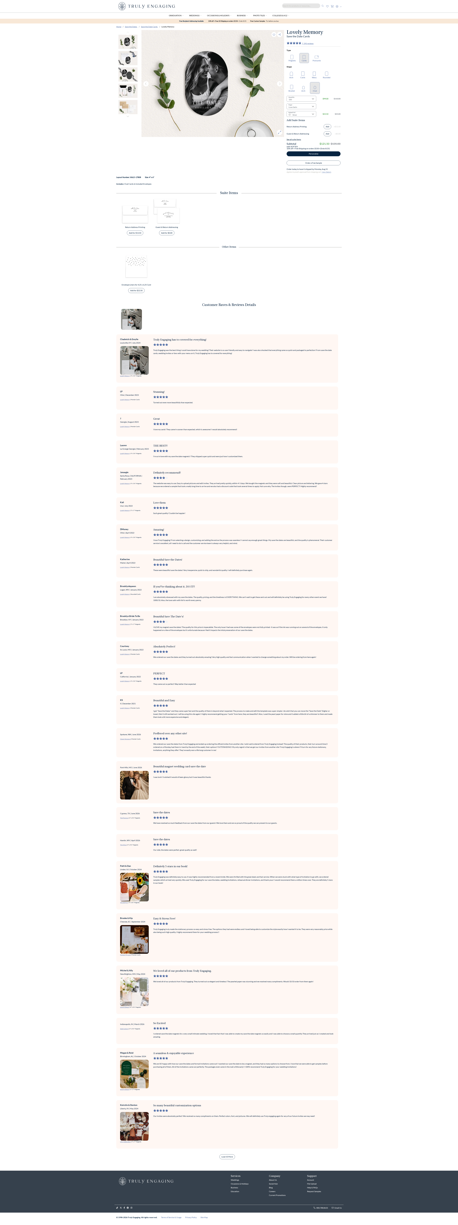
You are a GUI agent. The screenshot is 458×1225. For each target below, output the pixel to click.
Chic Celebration (125, 1142)
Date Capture (124, 1029)
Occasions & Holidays (218, 15)
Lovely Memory (125, 376)
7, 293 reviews (308, 43)
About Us (273, 1180)
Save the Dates (131, 27)
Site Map (204, 1217)
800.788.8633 (322, 1208)
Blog (271, 1187)
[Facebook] (125, 1208)
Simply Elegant (124, 1007)
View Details (326, 172)
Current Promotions (277, 1195)
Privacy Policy (191, 1217)
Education (235, 1191)
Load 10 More (227, 1157)
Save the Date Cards (149, 27)
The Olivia (123, 845)
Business (241, 15)
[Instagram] (132, 1208)
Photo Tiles (259, 15)
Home (118, 27)
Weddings (194, 15)
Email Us (338, 1208)
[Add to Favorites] (273, 34)
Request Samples (314, 1191)
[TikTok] (118, 1208)
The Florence (124, 818)
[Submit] (322, 5)
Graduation (175, 15)
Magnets (292, 60)
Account (310, 1180)
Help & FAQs (312, 1187)
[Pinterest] (129, 1208)
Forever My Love (125, 955)
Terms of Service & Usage (171, 1217)
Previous (127, 32)
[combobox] (303, 5)
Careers (272, 1191)
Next (127, 116)
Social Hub (273, 1184)
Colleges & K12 (279, 15)
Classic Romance (125, 739)
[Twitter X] (122, 1208)
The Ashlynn (124, 902)
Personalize (313, 154)
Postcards (317, 60)
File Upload (312, 1184)
